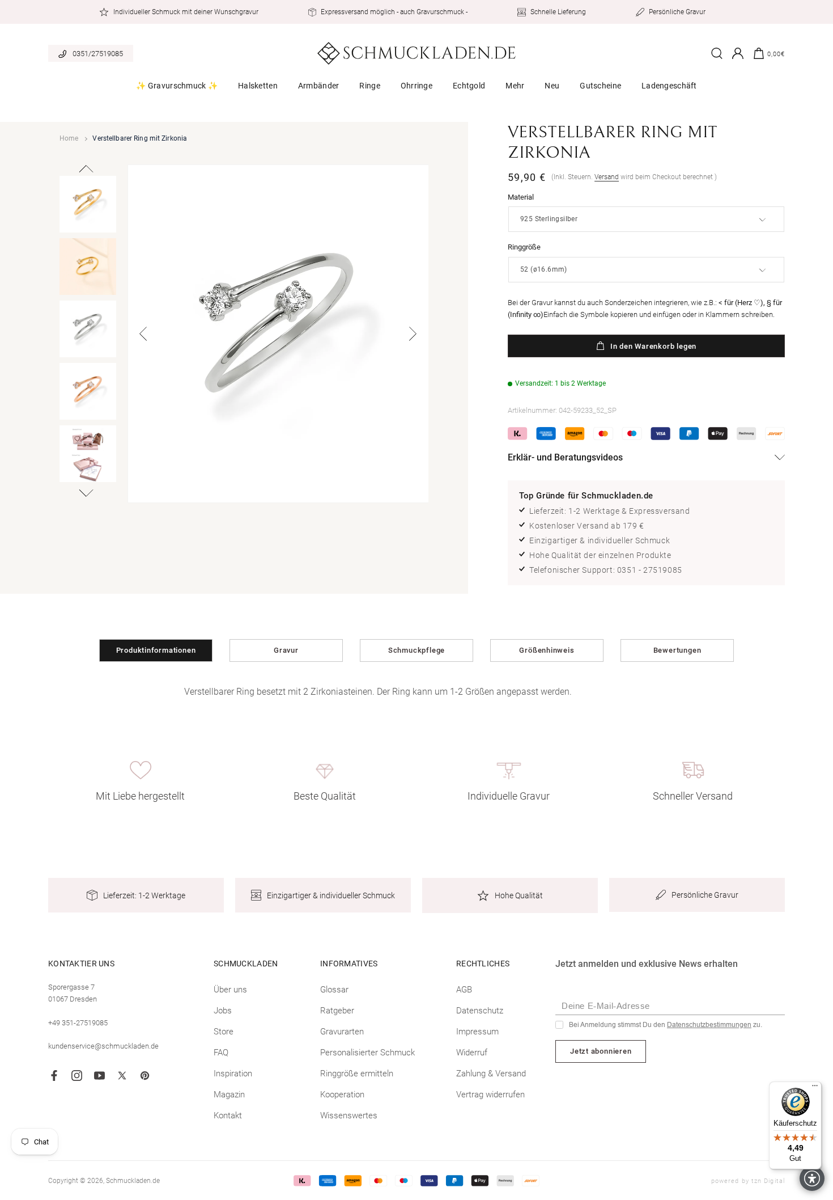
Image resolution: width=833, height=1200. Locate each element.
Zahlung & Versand (491, 1073)
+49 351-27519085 (78, 1023)
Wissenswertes (348, 1115)
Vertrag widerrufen (490, 1094)
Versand (606, 177)
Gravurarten (342, 1031)
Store (223, 1031)
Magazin (229, 1094)
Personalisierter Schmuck (367, 1052)
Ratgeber (337, 1010)
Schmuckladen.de (133, 1181)
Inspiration (233, 1073)
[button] (177, 90)
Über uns (230, 989)
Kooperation (342, 1094)
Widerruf (471, 1052)
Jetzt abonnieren (600, 1051)
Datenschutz (479, 1010)
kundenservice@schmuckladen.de (103, 1046)
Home (69, 138)
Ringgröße (524, 247)
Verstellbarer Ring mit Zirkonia (139, 138)
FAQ (221, 1052)
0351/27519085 (98, 53)
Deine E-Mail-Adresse (606, 1006)
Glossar (334, 989)
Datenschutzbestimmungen (709, 1025)
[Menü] (815, 1088)
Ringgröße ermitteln (356, 1073)
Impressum (477, 1031)
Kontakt (228, 1115)
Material (521, 197)
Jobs (223, 1010)
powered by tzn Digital (748, 1181)
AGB (464, 989)
